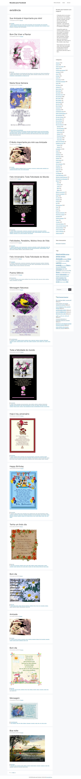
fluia (24, 168)
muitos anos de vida (45, 232)
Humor (57, 171)
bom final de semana (13, 132)
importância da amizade (22, 25)
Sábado (58, 134)
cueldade (19, 340)
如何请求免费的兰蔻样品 (61, 310)
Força (30, 279)
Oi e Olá (57, 197)
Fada (17, 723)
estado (35, 132)
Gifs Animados (59, 164)
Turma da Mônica (60, 224)
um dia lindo (12, 75)
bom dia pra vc (30, 73)
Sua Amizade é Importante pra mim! (26, 18)
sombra (46, 341)
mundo (16, 459)
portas (40, 133)
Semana (61, 281)
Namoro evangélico (60, 194)
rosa (19, 233)
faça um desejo (19, 457)
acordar (12, 639)
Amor (15, 131)
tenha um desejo (38, 459)
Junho (58, 186)
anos (28, 513)
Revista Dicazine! (63, 297)
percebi (11, 640)
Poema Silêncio (16, 273)
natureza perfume (20, 341)
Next (14, 772)
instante (35, 565)
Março (58, 190)
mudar (15, 566)
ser (18, 280)
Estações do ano (59, 143)
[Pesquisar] (69, 289)
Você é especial (26, 169)
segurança (46, 133)
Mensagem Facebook (60, 243)
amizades (65, 259)
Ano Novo (58, 85)
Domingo (59, 126)
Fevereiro (59, 184)
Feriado (57, 158)
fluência (37, 639)
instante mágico (41, 565)
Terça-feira (59, 139)
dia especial (38, 263)
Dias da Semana (14, 130)
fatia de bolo (44, 404)
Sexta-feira (59, 137)
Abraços (58, 62)
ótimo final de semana (34, 133)
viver (28, 75)
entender (16, 279)
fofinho (61, 272)
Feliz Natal (58, 156)
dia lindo (17, 565)
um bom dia (46, 74)
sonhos (11, 134)
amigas (67, 254)
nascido (14, 341)
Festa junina (58, 160)
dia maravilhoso (46, 73)
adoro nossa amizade (15, 24)
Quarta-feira (59, 130)
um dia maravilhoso (18, 75)
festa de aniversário (28, 232)
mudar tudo (18, 566)
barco (34, 513)
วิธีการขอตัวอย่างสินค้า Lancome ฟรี (63, 300)
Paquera (58, 199)
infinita (48, 514)
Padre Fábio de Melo (26, 74)
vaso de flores (30, 233)
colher (42, 73)
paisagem (11, 766)
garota (66, 272)
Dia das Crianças (59, 117)
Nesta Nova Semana (19, 83)
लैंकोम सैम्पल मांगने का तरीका (61, 313)
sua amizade (36, 25)
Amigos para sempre (60, 70)
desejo (47, 247)
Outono (58, 147)
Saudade (58, 216)
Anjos (57, 83)
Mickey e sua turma (60, 192)
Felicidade (26, 514)
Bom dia (13, 574)
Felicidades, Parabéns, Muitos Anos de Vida (29, 240)
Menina (32, 25)
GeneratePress (49, 777)
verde (11, 342)
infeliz (30, 565)
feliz (33, 514)
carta (20, 247)
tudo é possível (16, 134)
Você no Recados (60, 231)
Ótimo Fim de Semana (26, 133)
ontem (44, 279)
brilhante (60, 261)
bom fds (38, 131)
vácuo (49, 341)
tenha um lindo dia (39, 566)
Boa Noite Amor (59, 94)
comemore (42, 456)
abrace (12, 456)
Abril (58, 182)
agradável (13, 340)
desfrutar (11, 25)
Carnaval (58, 107)
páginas (46, 605)
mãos (37, 279)
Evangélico (58, 149)
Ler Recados (58, 173)
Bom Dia (12, 72)
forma (32, 279)
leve (39, 605)
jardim (33, 232)
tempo (41, 25)
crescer (46, 513)
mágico (45, 565)
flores (30, 264)
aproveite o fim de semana (21, 131)
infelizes (32, 565)
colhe (30, 404)
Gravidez (58, 165)
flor (28, 264)
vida (20, 134)
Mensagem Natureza (19, 288)
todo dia (20, 766)
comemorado (36, 456)
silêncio (20, 280)
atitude (12, 73)
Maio (58, 188)
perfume (15, 265)
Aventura (58, 87)
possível (29, 566)
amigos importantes (28, 24)
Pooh (57, 207)
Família (57, 152)
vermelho (46, 459)
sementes (40, 74)
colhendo (12, 263)
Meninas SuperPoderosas (61, 177)
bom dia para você (23, 73)
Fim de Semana (20, 130)
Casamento (58, 109)
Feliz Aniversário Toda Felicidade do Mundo (29, 177)
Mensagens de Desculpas (61, 179)
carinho (58, 263)
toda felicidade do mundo (39, 406)
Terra (43, 74)
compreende (24, 132)
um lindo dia (24, 75)
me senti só (29, 168)
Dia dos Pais (58, 122)
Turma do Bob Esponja (61, 225)
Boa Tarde (58, 98)
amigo (23, 24)
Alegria (12, 131)
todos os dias (45, 566)
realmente (30, 459)
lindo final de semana (13, 133)
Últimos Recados (57, 2)
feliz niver (22, 232)
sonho (33, 459)
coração (28, 132)
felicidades (12, 232)
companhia (13, 168)
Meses (57, 180)
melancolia (33, 340)
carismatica (16, 247)
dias (16, 765)
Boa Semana (59, 96)
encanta (22, 340)
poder (38, 341)
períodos (47, 279)
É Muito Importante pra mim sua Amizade (28, 142)
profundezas (15, 280)
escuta (19, 279)
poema (11, 280)
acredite (15, 456)
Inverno (58, 145)
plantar (32, 74)
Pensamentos (59, 205)
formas (20, 74)
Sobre (63, 2)
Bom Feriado (58, 106)
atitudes (12, 247)
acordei (15, 639)
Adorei (57, 64)
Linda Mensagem (14, 339)
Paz (57, 203)
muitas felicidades (38, 232)
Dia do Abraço (59, 121)
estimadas (27, 605)
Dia (15, 565)
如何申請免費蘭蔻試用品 (61, 312)
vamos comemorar (23, 233)
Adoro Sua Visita (59, 66)
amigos (63, 256)
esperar (22, 279)
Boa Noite (13, 764)
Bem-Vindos (58, 89)
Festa (21, 405)
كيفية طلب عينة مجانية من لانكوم (62, 315)
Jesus (69, 272)
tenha (35, 566)
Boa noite (14, 730)
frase (35, 279)
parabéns (11, 233)
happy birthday (43, 514)
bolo (26, 456)
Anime (57, 77)
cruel (16, 340)
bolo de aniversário (24, 404)
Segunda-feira (60, 136)
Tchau (57, 220)
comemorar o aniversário (32, 247)
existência (15, 25)
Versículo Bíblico (59, 227)
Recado (64, 279)
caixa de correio (17, 689)
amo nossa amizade (36, 24)
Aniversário (13, 229)
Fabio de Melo (16, 74)
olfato (27, 341)
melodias (37, 340)
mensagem (41, 340)
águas (16, 513)
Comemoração (24, 247)
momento (11, 566)
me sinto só (34, 168)
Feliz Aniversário (17, 232)
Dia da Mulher (59, 115)
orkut (57, 278)
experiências (16, 514)
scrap (58, 282)
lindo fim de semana (45, 132)
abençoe (12, 513)
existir (15, 457)
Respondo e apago (60, 214)
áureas (20, 605)
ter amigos (44, 25)
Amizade (12, 23)
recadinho (59, 279)
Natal (57, 195)
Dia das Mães (59, 119)
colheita (32, 404)
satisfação (45, 168)
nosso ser (40, 279)
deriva (27, 639)
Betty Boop (58, 91)
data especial (42, 247)
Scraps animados (60, 218)
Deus (68, 265)
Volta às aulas (59, 233)
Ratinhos (20, 249)
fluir (26, 168)
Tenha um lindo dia (18, 524)
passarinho (34, 341)
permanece (16, 233)
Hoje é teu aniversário (19, 414)
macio (29, 340)
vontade (31, 249)
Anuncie (68, 2)
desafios (32, 132)
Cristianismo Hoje (60, 111)
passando (47, 639)
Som (43, 341)
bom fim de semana (44, 131)
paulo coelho (25, 566)
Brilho (67, 261)
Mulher (68, 276)
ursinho (43, 459)
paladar (30, 341)
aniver (15, 404)
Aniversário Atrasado (60, 81)
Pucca (57, 210)
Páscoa (57, 201)
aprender (31, 513)
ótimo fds (19, 133)
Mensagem (15, 698)
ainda (12, 605)
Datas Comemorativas (61, 113)
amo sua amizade (44, 24)
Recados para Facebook (18, 3)
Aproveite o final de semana (32, 131)
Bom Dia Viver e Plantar (20, 34)
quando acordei (39, 168)
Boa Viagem (58, 100)
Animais (57, 76)
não (22, 566)
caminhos (19, 132)
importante (29, 25)
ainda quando (15, 605)
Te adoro (58, 222)
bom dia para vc (17, 73)
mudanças (43, 765)
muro (47, 689)
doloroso (12, 279)
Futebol (57, 162)
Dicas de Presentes (60, 141)
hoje (35, 405)
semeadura (36, 74)
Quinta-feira (59, 132)
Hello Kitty (58, 169)
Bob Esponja (58, 102)
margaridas (42, 605)
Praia (57, 209)
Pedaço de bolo (16, 406)
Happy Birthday (17, 466)
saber (43, 133)
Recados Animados (60, 212)
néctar (25, 341)
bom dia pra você (37, 73)
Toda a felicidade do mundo (22, 350)
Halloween (58, 167)
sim (32, 566)
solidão (40, 341)
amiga (20, 24)
